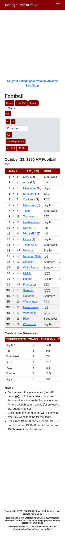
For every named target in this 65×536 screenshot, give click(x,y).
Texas (26, 210)
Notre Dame (30, 307)
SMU (26, 176)
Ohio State (29, 205)
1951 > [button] (22, 148)
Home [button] (9, 103)
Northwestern (31, 222)
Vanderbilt (29, 312)
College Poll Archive (21, 5)
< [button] (8, 121)
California (29, 199)
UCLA (27, 273)
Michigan (28, 250)
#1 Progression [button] (15, 141)
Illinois (27, 239)
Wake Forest (30, 267)
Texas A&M (30, 244)
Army (26, 182)
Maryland (28, 295)
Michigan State (32, 256)
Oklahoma (29, 188)
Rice (26, 318)
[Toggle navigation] (58, 4)
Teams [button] (33, 103)
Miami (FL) (29, 233)
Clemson (28, 261)
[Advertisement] (32, 44)
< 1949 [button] (11, 148)
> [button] (13, 121)
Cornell (27, 227)
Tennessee (30, 216)
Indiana (27, 278)
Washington (30, 301)
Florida (27, 284)
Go (8, 113)
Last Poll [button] (21, 103)
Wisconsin (29, 324)
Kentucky (28, 193)
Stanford (28, 290)
